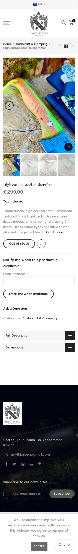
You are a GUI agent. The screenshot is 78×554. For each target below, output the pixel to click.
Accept (39, 546)
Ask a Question (15, 308)
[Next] (68, 105)
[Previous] (9, 105)
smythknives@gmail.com (30, 454)
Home (7, 44)
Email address (15, 274)
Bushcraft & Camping (31, 44)
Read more (54, 232)
